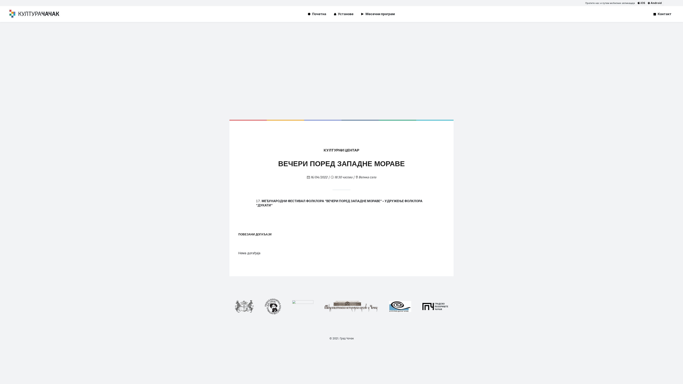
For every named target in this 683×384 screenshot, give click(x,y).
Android (656, 3)
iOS (642, 3)
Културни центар (341, 150)
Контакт (664, 14)
